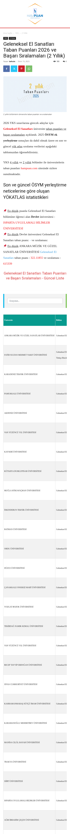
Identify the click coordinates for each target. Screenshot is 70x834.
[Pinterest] (21, 68)
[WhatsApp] (29, 68)
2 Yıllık (24, 33)
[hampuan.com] (35, 14)
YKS (17, 33)
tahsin (12, 61)
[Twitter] (14, 68)
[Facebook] (6, 68)
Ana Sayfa (7, 33)
